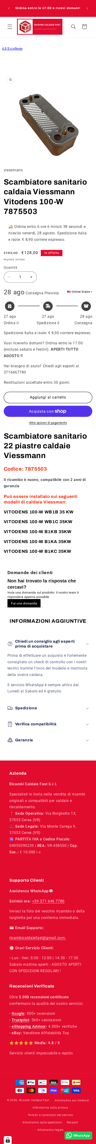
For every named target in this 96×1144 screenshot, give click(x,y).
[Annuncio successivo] (87, 8)
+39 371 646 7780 (48, 901)
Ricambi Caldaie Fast (34, 1100)
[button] (9, 26)
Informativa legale (50, 1129)
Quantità (10, 267)
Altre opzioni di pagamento (48, 422)
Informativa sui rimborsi (72, 1100)
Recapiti (72, 1122)
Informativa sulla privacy (50, 1107)
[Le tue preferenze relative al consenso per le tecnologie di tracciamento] (8, 1140)
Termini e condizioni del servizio (50, 1115)
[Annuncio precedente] (9, 8)
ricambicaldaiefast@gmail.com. (37, 938)
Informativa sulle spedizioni (42, 1122)
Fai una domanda (24, 603)
